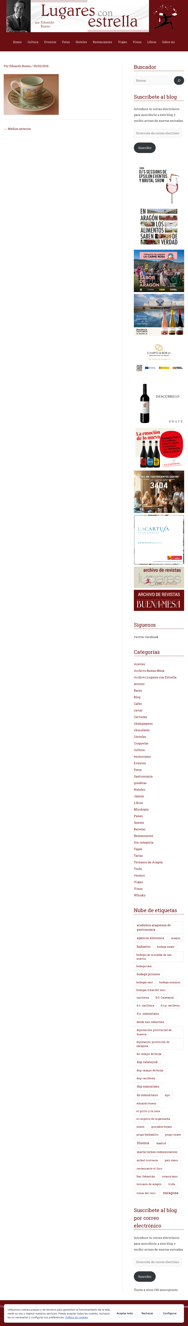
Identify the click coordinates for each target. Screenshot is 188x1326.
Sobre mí (168, 42)
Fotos (66, 42)
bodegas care (144, 982)
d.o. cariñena (145, 1005)
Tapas (138, 849)
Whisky (140, 895)
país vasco (171, 1160)
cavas (138, 710)
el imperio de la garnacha (153, 1119)
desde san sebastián (150, 1022)
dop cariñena (146, 1078)
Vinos (137, 42)
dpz (167, 1095)
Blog (137, 697)
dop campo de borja (150, 1070)
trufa (171, 1184)
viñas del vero (146, 1193)
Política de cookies (76, 1317)
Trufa (138, 869)
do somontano (147, 1095)
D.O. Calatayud (165, 997)
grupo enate (173, 1134)
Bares (138, 690)
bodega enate (165, 946)
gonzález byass (161, 1126)
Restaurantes (102, 42)
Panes (138, 816)
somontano (170, 1176)
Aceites (139, 664)
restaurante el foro (149, 1168)
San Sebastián (145, 1176)
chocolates (142, 730)
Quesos (139, 822)
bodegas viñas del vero (150, 990)
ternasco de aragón (149, 1184)
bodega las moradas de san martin (154, 956)
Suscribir (144, 148)
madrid (161, 1143)
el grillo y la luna (148, 1111)
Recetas (139, 829)
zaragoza (170, 1192)
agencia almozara (150, 938)
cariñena (143, 997)
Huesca (143, 1143)
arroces (139, 684)
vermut (139, 875)
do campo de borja (149, 1054)
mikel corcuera (147, 1160)
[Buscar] (179, 80)
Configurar (170, 1313)
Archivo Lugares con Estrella (155, 677)
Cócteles (140, 737)
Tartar (138, 855)
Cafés (138, 704)
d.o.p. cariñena (170, 1005)
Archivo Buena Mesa (149, 671)
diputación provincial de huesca (154, 1032)
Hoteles (81, 42)
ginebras (140, 783)
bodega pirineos (148, 974)
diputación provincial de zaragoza (152, 1044)
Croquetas (141, 743)
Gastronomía (143, 776)
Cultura (33, 42)
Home (17, 42)
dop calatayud (147, 1062)
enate (140, 1126)
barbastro (143, 946)
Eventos (50, 42)
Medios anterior (17, 129)
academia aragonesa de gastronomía (154, 927)
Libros (151, 42)
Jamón (139, 796)
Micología (141, 809)
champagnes (143, 723)
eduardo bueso (146, 1103)
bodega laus (144, 966)
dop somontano (148, 1086)
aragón (175, 938)
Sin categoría (143, 842)
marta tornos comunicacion (157, 1152)
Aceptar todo (125, 1313)
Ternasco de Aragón (148, 862)
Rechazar (147, 1313)
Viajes (122, 42)
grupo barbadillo (147, 1134)
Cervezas (140, 717)
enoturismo (142, 756)
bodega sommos (169, 982)
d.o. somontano (148, 1013)
